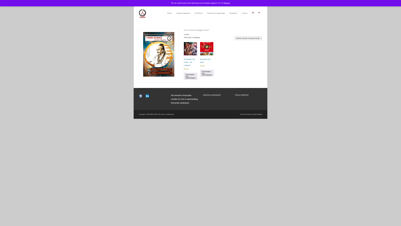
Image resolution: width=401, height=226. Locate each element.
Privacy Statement (241, 95)
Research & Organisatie (216, 13)
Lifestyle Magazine (183, 13)
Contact (244, 13)
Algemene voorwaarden (212, 95)
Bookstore (233, 13)
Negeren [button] (227, 3)
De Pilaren (199, 13)
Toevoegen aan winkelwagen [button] (190, 76)
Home (169, 13)
